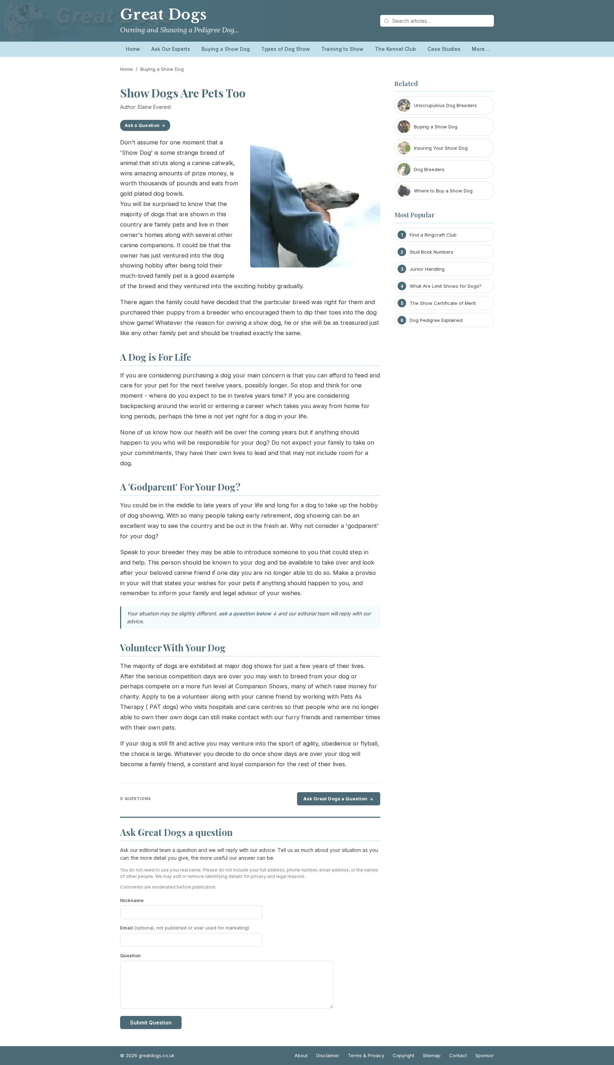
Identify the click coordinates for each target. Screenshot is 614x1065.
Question (130, 955)
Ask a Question (142, 125)
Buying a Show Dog (225, 49)
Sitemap (432, 1055)
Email (184, 928)
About (301, 1055)
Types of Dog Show (285, 49)
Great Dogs (163, 14)
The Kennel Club (395, 49)
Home (133, 49)
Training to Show (342, 49)
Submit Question (151, 1022)
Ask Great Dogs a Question (335, 798)
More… (480, 49)
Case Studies (443, 49)
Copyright (403, 1055)
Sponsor (484, 1055)
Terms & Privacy (366, 1055)
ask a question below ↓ (248, 613)
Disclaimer (327, 1055)
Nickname (132, 900)
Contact (458, 1055)
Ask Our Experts (170, 49)
